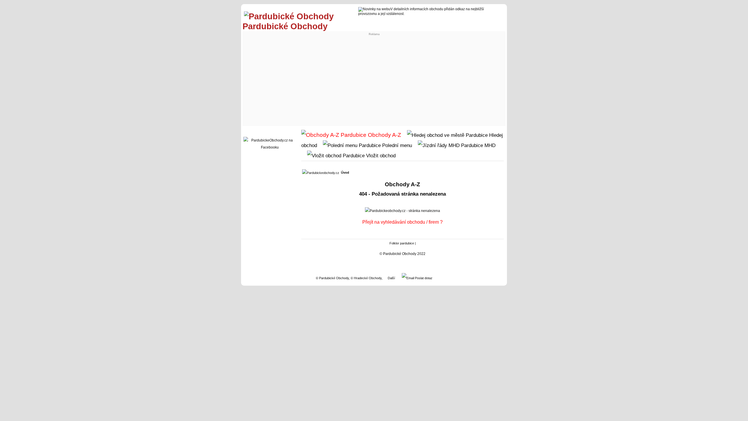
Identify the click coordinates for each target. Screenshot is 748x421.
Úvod (345, 172)
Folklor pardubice (401, 243)
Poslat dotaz (423, 278)
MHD (489, 145)
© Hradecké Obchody (366, 278)
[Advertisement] (374, 81)
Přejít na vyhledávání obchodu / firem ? (402, 222)
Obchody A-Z (383, 135)
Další (391, 278)
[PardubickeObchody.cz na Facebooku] (269, 147)
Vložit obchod (380, 155)
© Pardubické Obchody (332, 278)
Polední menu (396, 145)
